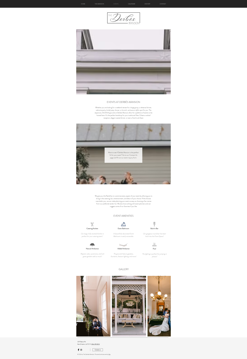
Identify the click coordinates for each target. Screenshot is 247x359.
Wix (109, 354)
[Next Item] (167, 306)
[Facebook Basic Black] (78, 350)
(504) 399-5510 (95, 344)
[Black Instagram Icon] (81, 350)
